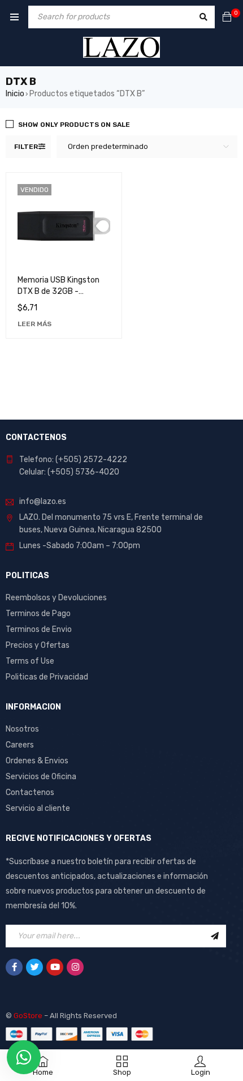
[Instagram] (75, 967)
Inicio (15, 94)
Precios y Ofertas (38, 645)
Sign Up (214, 936)
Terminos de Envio (39, 629)
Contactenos (30, 792)
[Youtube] (54, 967)
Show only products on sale (74, 125)
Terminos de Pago (38, 613)
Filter (26, 147)
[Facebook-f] (14, 967)
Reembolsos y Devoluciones (56, 598)
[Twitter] (34, 967)
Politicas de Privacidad (47, 677)
